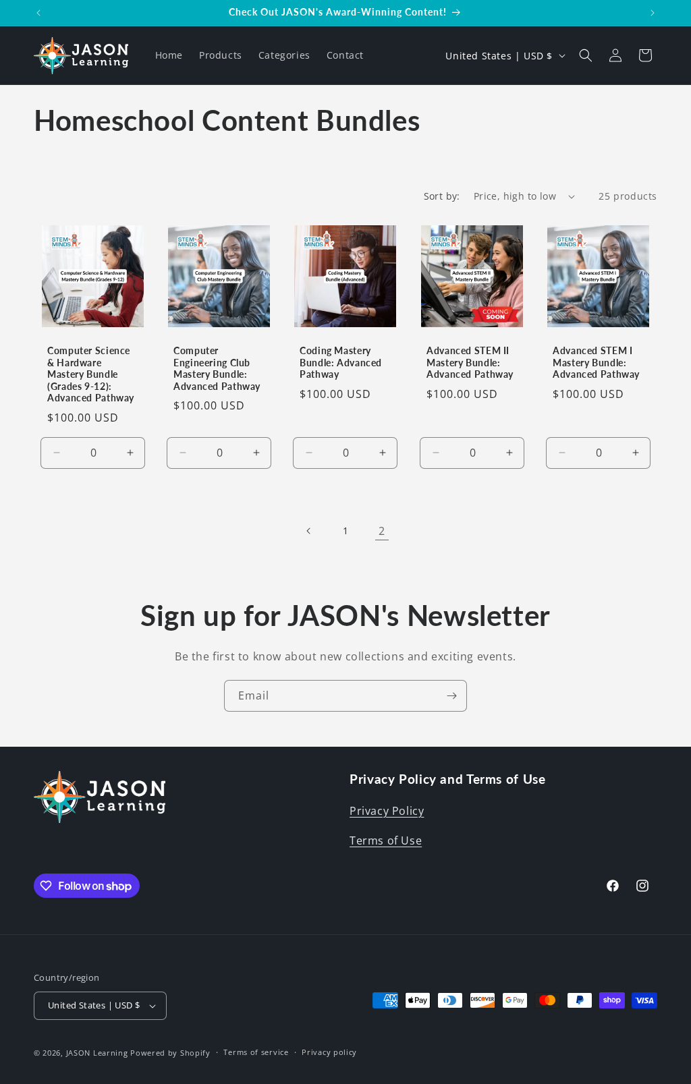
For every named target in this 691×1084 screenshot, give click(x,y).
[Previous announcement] (38, 13)
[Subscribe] (451, 696)
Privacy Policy (387, 810)
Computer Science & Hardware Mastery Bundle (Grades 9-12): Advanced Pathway (90, 374)
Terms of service (255, 1052)
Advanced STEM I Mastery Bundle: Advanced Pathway (596, 362)
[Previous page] (309, 531)
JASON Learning (97, 1053)
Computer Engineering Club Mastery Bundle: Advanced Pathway (216, 368)
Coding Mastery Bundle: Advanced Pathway (341, 362)
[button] (586, 55)
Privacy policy (329, 1052)
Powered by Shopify (170, 1053)
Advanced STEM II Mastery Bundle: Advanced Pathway (470, 362)
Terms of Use (386, 840)
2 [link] (382, 530)
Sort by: (442, 196)
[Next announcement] (652, 13)
